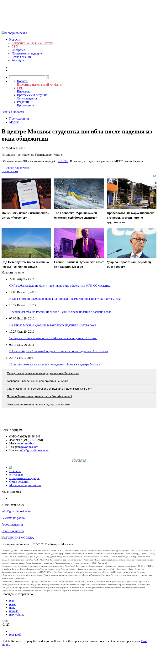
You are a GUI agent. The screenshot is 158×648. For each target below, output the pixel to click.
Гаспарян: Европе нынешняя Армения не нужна (37, 380)
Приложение (25, 105)
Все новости (10, 171)
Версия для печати (17, 167)
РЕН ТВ (63, 161)
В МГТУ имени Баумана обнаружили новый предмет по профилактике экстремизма (65, 298)
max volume (16, 614)
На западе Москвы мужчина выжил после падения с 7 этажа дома (52, 325)
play (11, 600)
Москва (14, 122)
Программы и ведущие (27, 53)
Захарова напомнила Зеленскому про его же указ (38, 404)
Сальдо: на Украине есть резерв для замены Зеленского (43, 373)
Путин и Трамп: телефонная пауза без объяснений (39, 396)
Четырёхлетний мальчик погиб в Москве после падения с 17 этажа (53, 338)
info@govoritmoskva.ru (34, 450)
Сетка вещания (21, 57)
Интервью (18, 50)
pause (12, 604)
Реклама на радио (13, 518)
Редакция (18, 60)
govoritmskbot (25, 443)
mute (12, 607)
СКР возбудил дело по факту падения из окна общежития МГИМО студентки (60, 285)
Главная (7, 112)
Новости (15, 39)
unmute (13, 611)
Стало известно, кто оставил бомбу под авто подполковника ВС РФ (49, 388)
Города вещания (12, 524)
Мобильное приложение (25, 485)
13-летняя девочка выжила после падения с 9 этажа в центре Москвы (55, 364)
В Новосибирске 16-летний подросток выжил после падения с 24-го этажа (58, 351)
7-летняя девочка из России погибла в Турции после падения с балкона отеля (60, 311)
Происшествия (19, 118)
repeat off (15, 634)
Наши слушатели (13, 531)
